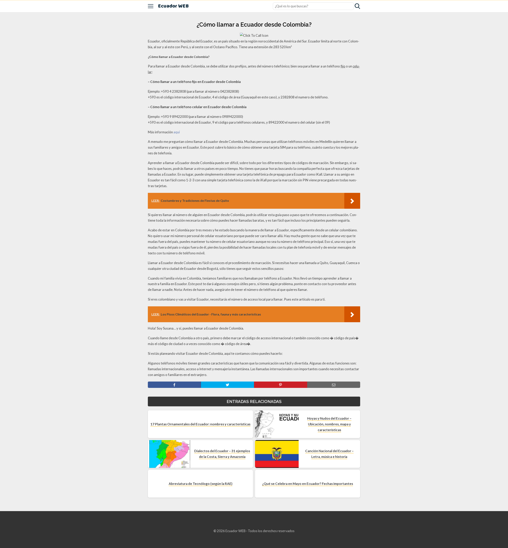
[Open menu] (150, 6)
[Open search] (357, 6)
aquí (176, 132)
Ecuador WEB (173, 6)
